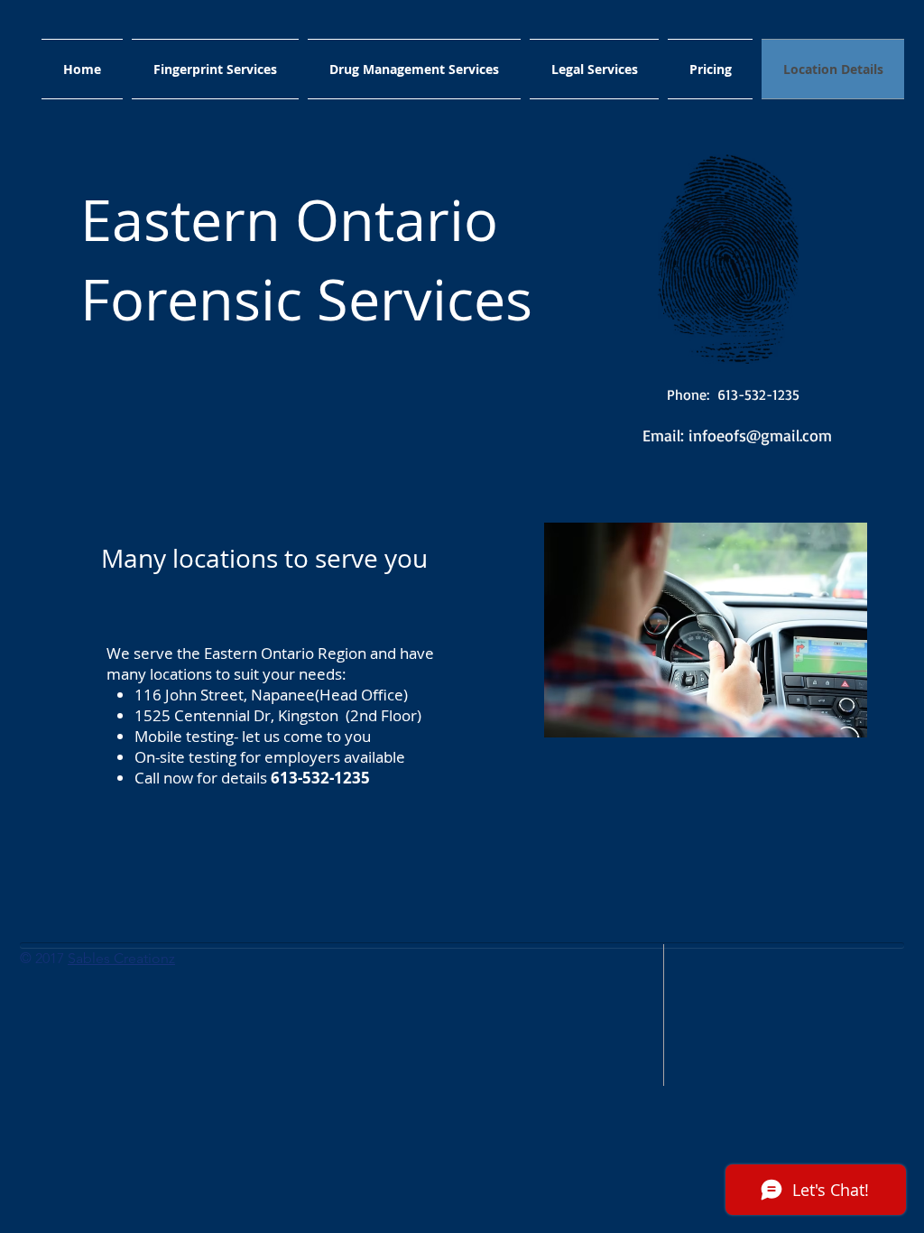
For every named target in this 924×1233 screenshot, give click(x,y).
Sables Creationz (121, 958)
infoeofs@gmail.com (760, 435)
